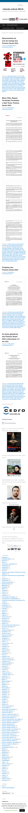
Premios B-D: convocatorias (9, 709)
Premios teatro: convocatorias (9, 735)
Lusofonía (4, 676)
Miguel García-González (7, 254)
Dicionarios (5, 618)
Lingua (3, 671)
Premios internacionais (7, 724)
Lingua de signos (6, 673)
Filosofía (4, 645)
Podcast (4, 699)
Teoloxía (4, 767)
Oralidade (4, 692)
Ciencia (4, 592)
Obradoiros (5, 691)
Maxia (3, 679)
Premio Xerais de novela (7, 258)
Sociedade (4, 758)
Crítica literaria (5, 607)
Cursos (4, 610)
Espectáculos (5, 636)
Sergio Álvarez (5, 90)
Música (4, 683)
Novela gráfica (5, 687)
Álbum (3, 562)
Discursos (4, 620)
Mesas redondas (6, 681)
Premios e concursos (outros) (9, 714)
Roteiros (4, 755)
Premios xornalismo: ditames (9, 744)
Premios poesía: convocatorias (9, 732)
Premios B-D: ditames (7, 711)
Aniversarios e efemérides (8, 564)
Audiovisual (5, 580)
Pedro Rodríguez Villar (7, 255)
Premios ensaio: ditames (8, 717)
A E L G (4, 786)
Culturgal (4, 608)
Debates (4, 613)
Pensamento (5, 697)
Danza (3, 612)
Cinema (4, 593)
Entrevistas (4, 631)
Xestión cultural (6, 778)
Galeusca (4, 648)
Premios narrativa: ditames (8, 730)
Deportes (4, 615)
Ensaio (3, 628)
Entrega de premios (7, 630)
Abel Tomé (9, 247)
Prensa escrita (5, 745)
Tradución (4, 773)
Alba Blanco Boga (9, 77)
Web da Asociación (20, 28)
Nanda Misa (4, 84)
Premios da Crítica (6, 712)
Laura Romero (10, 252)
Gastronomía (5, 649)
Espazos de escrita (6, 635)
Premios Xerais (5, 88)
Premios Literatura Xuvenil (8, 727)
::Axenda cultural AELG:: (13, 9)
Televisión (4, 765)
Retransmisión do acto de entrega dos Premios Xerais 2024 (10, 40)
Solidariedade (5, 760)
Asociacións (5, 579)
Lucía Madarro (5, 83)
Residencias (5, 752)
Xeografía (4, 777)
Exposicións (5, 640)
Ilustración (4, 656)
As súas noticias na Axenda (8, 28)
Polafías (4, 702)
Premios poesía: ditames (8, 734)
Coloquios (4, 595)
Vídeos (3, 775)
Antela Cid (4, 317)
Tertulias (4, 768)
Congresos (4, 603)
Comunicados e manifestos (8, 597)
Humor (3, 654)
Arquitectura (5, 569)
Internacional (5, 664)
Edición (4, 623)
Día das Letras (5, 617)
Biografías (4, 587)
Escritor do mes (6, 633)
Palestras (4, 694)
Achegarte (4, 557)
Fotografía (4, 646)
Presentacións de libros (8, 747)
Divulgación (5, 621)
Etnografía (4, 638)
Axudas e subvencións (7, 582)
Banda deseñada (6, 583)
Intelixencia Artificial (7, 663)
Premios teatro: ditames (8, 737)
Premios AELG (5, 707)
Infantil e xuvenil (6, 658)
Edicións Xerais (5, 319)
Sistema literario (6, 757)
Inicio (3, 25)
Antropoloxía (5, 565)
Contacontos (5, 605)
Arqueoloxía (5, 567)
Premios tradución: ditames (8, 740)
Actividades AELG (6, 559)
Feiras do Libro (5, 643)
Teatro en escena (6, 763)
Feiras (3, 641)
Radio (3, 749)
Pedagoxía (4, 696)
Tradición (4, 772)
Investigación (5, 668)
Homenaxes (5, 653)
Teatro (3, 762)
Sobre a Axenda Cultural (12, 25)
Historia (4, 651)
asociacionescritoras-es (7, 47)
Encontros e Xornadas (7, 626)
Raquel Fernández (9, 259)
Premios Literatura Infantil (8, 725)
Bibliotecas (4, 585)
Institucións (5, 661)
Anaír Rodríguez (5, 79)
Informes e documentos (8, 659)
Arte (3, 570)
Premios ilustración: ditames (9, 722)
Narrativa (4, 684)
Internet (4, 666)
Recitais (4, 750)
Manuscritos (5, 678)
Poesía (3, 701)
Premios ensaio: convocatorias (9, 716)
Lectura (4, 669)
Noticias (4, 686)
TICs (3, 770)
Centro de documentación (8, 787)
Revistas (4, 754)
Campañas (4, 590)
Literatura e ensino (6, 674)
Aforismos (4, 560)
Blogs (3, 588)
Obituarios (4, 689)
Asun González (5, 80)
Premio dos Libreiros (7, 706)
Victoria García (5, 327)
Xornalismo (5, 780)
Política (4, 704)
